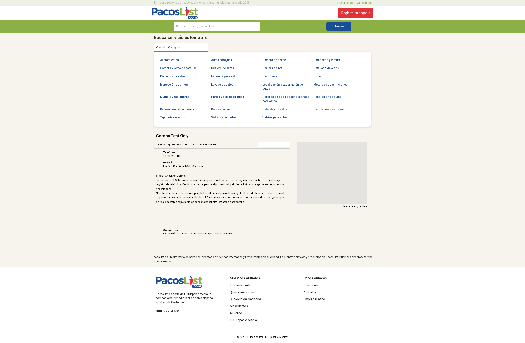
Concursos (311, 285)
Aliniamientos (169, 60)
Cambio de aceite (274, 60)
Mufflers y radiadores (174, 96)
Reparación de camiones (177, 109)
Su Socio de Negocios (246, 299)
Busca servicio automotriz (180, 37)
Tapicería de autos (172, 117)
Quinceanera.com (242, 292)
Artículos (310, 292)
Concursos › (364, 3)
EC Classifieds (240, 285)
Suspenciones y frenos (329, 109)
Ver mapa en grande (354, 206)
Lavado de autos (222, 84)
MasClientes (239, 306)
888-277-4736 (167, 311)
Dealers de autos (222, 68)
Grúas (318, 76)
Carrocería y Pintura (327, 60)
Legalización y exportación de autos (282, 86)
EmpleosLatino (314, 299)
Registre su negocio (355, 13)
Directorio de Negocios (175, 13)
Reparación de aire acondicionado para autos (285, 99)
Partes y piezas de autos (227, 96)
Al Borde (236, 313)
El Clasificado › (345, 3)
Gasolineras (270, 76)
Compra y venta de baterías (178, 68)
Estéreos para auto (224, 76)
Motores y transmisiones (330, 84)
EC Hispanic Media (243, 320)
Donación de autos (172, 76)
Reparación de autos (327, 96)
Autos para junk (221, 60)
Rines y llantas (221, 109)
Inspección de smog (174, 84)
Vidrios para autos (275, 117)
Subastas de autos (274, 109)
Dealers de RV (272, 68)
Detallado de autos (326, 68)
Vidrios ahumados (223, 117)
